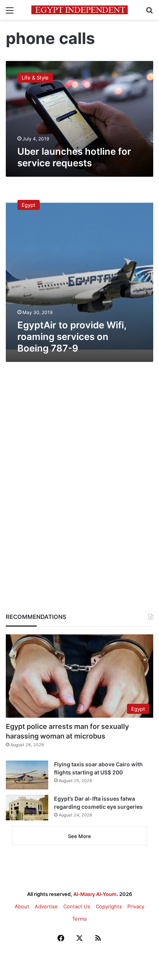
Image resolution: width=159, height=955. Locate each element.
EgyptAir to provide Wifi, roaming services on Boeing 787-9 (71, 336)
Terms (79, 919)
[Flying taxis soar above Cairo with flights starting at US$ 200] (27, 775)
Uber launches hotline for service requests (74, 157)
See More (79, 836)
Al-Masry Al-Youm (95, 894)
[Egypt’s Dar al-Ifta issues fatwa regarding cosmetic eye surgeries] (27, 807)
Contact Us (76, 906)
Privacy (135, 906)
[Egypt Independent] (79, 9)
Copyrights (109, 906)
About (22, 906)
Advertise (46, 906)
